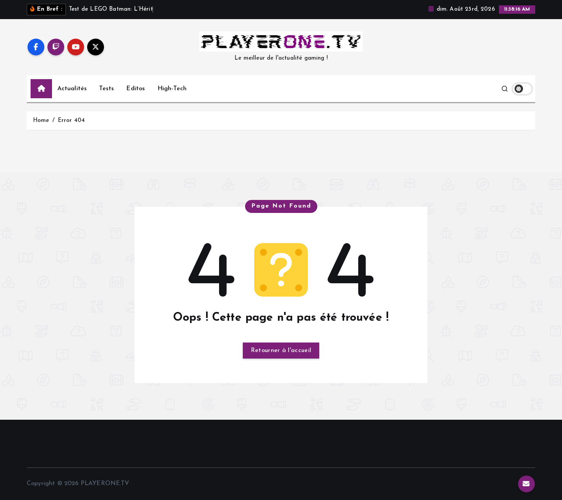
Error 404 (71, 120)
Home (41, 120)
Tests (106, 89)
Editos (135, 89)
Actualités (72, 89)
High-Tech (172, 89)
